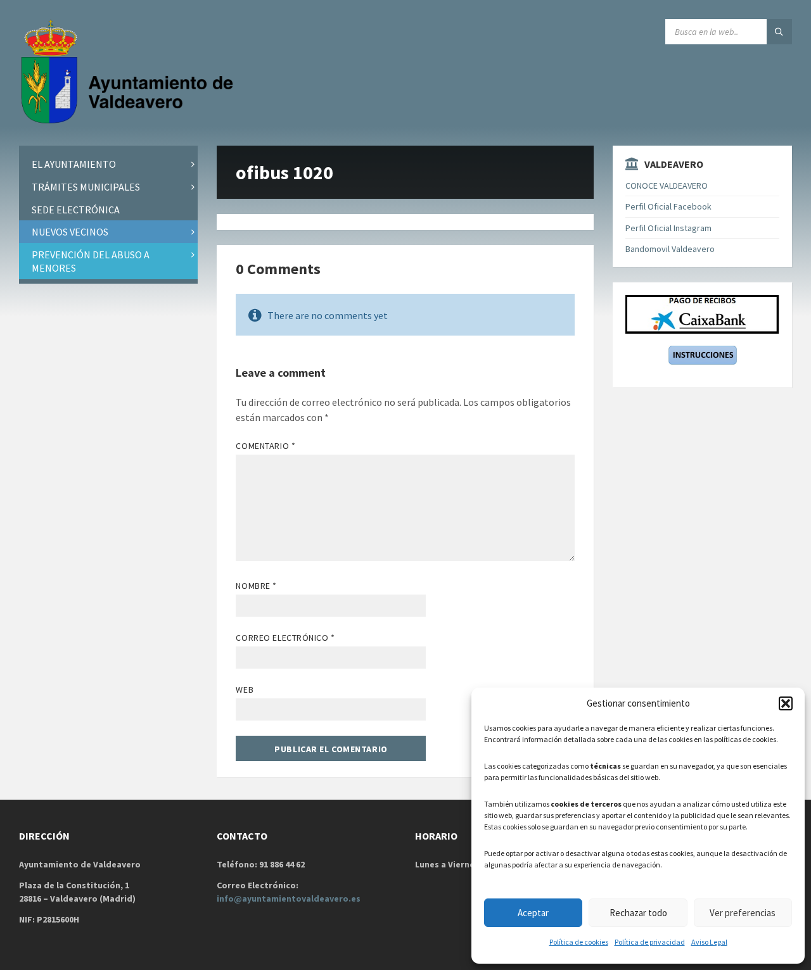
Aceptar (533, 913)
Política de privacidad (650, 942)
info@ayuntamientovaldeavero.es (289, 898)
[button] (785, 703)
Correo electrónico (285, 637)
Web (244, 689)
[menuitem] (108, 164)
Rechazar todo (638, 913)
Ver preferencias (743, 913)
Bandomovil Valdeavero (670, 249)
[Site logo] (130, 121)
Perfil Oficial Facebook (668, 206)
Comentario (265, 445)
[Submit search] (779, 31)
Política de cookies (578, 942)
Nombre (256, 585)
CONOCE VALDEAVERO (666, 185)
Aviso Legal (709, 942)
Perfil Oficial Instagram (668, 228)
